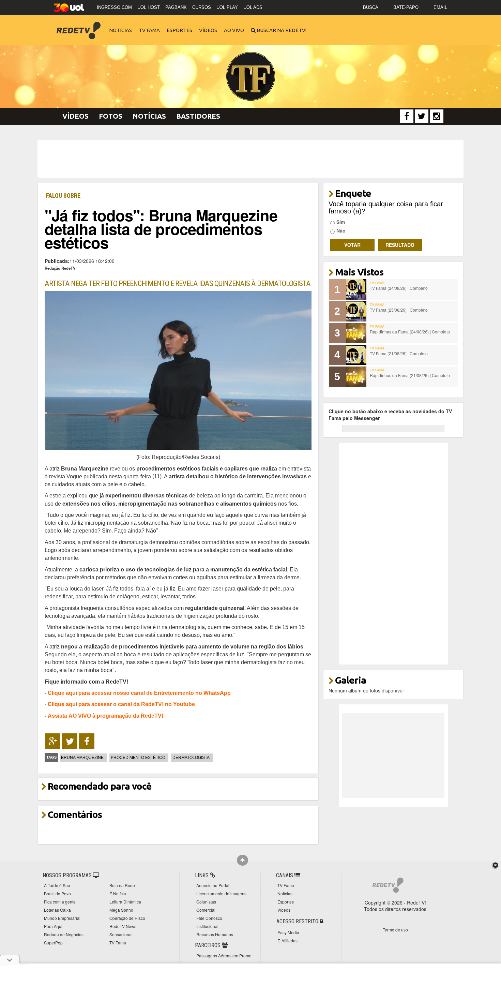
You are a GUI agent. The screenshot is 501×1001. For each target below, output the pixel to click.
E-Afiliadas (287, 940)
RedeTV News (122, 926)
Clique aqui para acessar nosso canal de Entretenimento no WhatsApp (139, 693)
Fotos (110, 116)
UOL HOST (148, 7)
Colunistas (206, 902)
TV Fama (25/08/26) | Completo (399, 310)
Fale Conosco (209, 918)
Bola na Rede (122, 885)
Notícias (120, 30)
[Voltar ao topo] (242, 860)
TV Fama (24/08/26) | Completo (399, 288)
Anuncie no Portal (212, 885)
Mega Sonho (121, 910)
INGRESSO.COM (114, 7)
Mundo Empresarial (62, 918)
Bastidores (198, 116)
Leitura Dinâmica (125, 902)
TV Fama (149, 30)
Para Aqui (53, 926)
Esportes (179, 30)
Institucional (207, 926)
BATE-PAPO (406, 7)
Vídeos (208, 30)
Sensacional (121, 934)
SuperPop (53, 942)
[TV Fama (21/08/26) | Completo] (356, 355)
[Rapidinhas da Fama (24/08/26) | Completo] (356, 333)
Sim (340, 222)
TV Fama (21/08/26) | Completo (399, 353)
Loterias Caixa (57, 910)
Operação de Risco (127, 918)
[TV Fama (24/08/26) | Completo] (356, 289)
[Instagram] (436, 116)
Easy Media (288, 932)
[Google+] (52, 741)
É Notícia (117, 893)
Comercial (205, 910)
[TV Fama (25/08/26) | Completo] (356, 311)
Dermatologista (191, 757)
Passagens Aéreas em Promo (224, 955)
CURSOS (201, 7)
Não (341, 230)
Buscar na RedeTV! (281, 30)
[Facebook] (406, 116)
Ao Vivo (234, 30)
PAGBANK (176, 7)
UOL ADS (252, 7)
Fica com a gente (60, 902)
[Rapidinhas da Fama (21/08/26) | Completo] (356, 377)
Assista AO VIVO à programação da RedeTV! (105, 716)
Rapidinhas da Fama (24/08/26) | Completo (410, 331)
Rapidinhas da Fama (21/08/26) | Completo (410, 375)
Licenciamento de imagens (221, 893)
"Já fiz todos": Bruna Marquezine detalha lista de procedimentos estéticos (161, 228)
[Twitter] (421, 116)
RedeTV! (78, 25)
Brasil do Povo (57, 893)
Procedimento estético (138, 757)
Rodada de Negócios (64, 934)
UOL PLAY (227, 7)
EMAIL (440, 7)
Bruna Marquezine (82, 757)
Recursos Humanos (214, 934)
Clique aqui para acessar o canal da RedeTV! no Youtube (121, 704)
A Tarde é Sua (57, 885)
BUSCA (370, 7)
